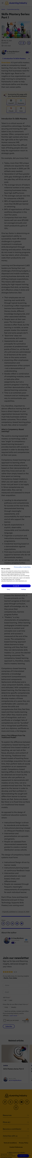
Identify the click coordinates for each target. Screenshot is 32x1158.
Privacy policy (18, 567)
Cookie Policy (27, 567)
